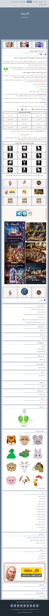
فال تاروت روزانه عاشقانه (40, 524)
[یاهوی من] (37, 605)
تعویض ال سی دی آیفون (40, 542)
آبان (16, 109)
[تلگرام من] (34, 605)
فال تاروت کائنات (41, 501)
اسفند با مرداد (24, 119)
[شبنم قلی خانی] (10, 44)
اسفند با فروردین (39, 115)
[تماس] (24, 605)
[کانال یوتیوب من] (15, 605)
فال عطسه (43, 588)
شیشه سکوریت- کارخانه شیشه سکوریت (37, 540)
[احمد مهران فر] (39, 44)
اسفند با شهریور (10, 119)
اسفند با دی (39, 127)
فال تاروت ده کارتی (41, 519)
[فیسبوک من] (31, 605)
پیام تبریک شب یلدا (41, 561)
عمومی (39, 300)
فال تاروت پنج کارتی (41, 511)
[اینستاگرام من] (28, 605)
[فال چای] (35, 273)
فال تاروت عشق (42, 521)
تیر (24, 109)
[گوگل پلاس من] (18, 605)
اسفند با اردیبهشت (24, 115)
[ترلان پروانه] (24, 44)
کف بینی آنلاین (42, 359)
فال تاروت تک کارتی (41, 503)
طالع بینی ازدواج (42, 367)
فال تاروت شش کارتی (40, 514)
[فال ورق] (14, 273)
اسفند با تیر (39, 119)
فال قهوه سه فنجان (41, 348)
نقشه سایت (19, 612)
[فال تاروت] (35, 231)
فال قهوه (43, 346)
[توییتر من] (21, 605)
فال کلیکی (43, 386)
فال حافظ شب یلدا (41, 558)
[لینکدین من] (12, 605)
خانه (45, 1)
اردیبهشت (30, 109)
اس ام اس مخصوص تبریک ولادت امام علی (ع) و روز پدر (34, 314)
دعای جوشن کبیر (42, 375)
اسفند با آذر (10, 123)
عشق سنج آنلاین (42, 394)
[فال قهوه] (35, 252)
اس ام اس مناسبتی (14, 1)
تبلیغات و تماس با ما (42, 4)
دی (20, 109)
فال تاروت (35, 1)
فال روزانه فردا (42, 596)
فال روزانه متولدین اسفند (37, 51)
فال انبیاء (43, 338)
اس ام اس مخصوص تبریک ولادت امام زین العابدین (35, 322)
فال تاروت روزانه (41, 496)
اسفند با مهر (39, 123)
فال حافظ (41, 1)
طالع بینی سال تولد (41, 488)
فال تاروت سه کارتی (41, 506)
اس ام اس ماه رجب (41, 317)
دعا (44, 378)
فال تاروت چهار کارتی (40, 509)
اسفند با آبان (24, 123)
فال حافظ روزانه (42, 556)
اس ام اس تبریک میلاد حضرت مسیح (38, 309)
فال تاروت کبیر (42, 498)
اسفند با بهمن (24, 127)
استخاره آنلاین (22, 1)
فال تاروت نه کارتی (41, 516)
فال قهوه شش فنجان (41, 351)
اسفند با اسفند (10, 127)
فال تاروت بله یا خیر (41, 527)
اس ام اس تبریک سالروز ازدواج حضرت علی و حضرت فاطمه (33, 319)
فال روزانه (29, 1)
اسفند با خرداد (10, 115)
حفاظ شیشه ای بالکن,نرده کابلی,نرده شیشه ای (36, 537)
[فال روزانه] (14, 231)
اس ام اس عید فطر (41, 311)
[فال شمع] (14, 252)
